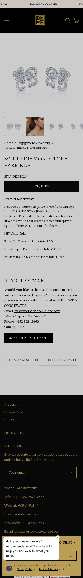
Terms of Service (48, 569)
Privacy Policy (25, 569)
